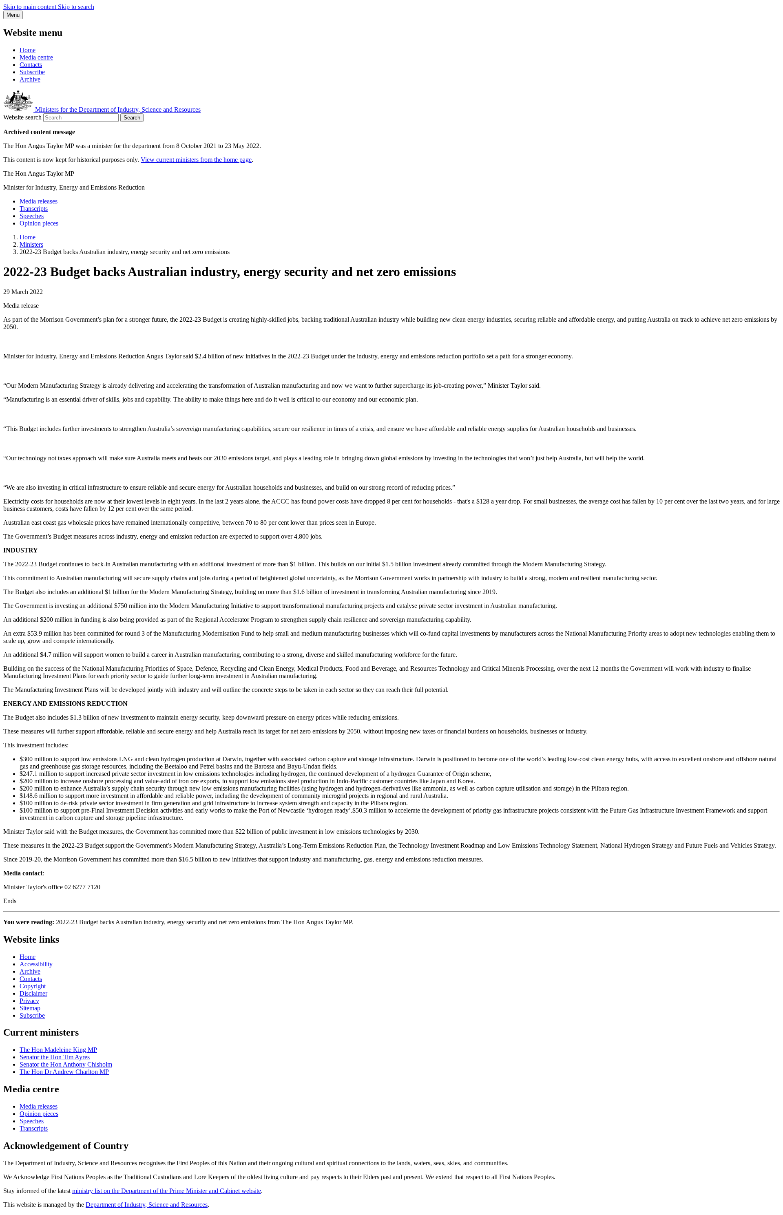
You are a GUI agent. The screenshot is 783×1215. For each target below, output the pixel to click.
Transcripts (34, 208)
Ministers (31, 244)
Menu (13, 15)
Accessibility (36, 964)
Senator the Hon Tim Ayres (55, 1057)
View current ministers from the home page (196, 159)
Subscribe (32, 71)
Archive (30, 79)
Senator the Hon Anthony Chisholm (66, 1064)
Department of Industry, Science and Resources (147, 1204)
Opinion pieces (39, 223)
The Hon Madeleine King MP (58, 1049)
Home (27, 49)
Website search (22, 117)
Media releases (39, 201)
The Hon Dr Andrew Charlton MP (64, 1071)
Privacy (29, 1000)
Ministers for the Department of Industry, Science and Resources (117, 109)
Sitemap (30, 1008)
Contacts (31, 64)
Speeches (32, 215)
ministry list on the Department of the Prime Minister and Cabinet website (166, 1190)
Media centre (36, 57)
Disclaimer (33, 993)
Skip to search (76, 6)
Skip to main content (30, 6)
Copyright (33, 986)
